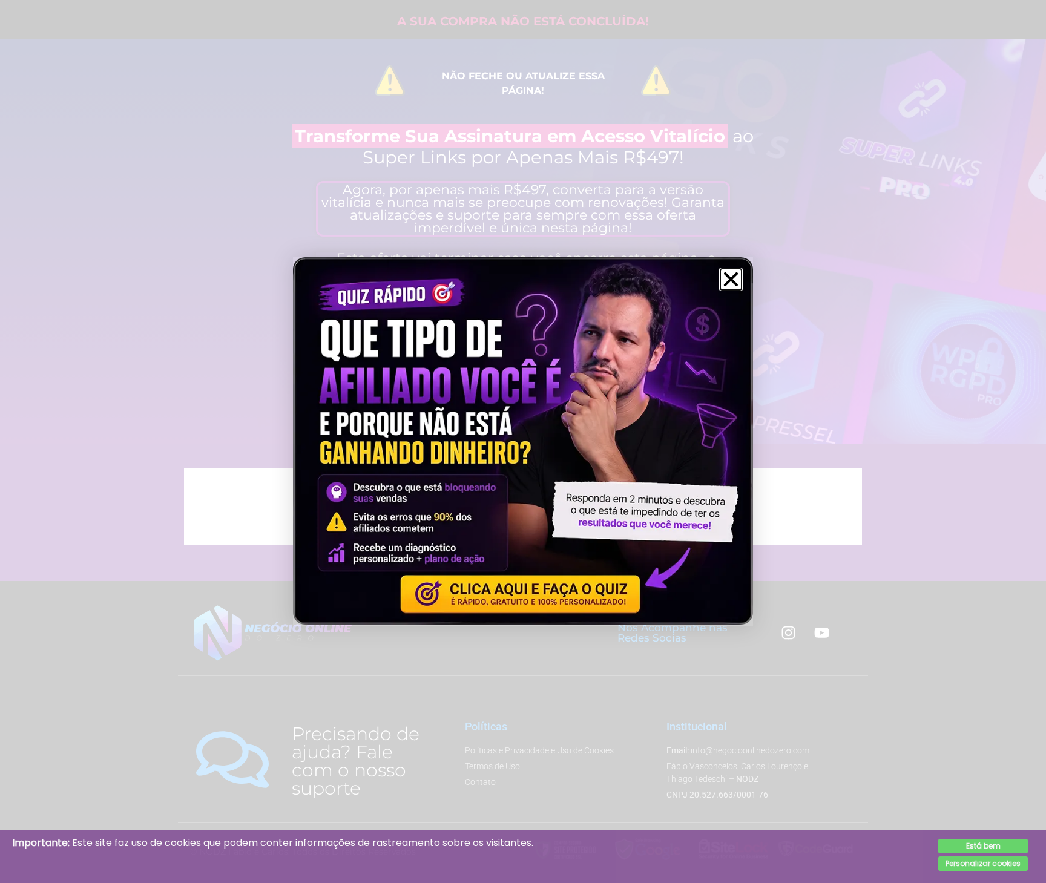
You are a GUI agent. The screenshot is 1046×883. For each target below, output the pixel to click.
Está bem (983, 846)
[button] (731, 279)
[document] (523, 441)
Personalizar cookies (983, 863)
